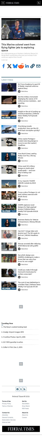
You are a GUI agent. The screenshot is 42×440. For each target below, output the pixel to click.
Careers (24, 417)
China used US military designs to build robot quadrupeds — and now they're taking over (26, 169)
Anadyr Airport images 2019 (13, 332)
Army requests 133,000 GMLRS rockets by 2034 (27, 182)
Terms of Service (7, 406)
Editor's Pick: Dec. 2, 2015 (12, 347)
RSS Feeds (25, 408)
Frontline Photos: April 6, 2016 (14, 337)
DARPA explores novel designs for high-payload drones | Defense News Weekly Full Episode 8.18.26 (28, 208)
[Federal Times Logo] (12, 3)
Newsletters (25, 403)
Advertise (5, 415)
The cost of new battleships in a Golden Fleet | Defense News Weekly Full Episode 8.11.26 (29, 284)
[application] (20, 29)
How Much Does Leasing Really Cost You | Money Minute (27, 155)
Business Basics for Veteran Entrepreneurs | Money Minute (29, 220)
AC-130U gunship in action (13, 342)
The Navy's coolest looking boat (15, 327)
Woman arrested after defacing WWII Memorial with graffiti (29, 244)
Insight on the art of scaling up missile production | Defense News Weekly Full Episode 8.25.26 (29, 114)
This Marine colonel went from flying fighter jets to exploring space (18, 47)
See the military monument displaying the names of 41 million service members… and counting (29, 100)
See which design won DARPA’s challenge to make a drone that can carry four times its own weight (28, 258)
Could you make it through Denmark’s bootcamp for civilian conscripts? (28, 272)
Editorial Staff (6, 422)
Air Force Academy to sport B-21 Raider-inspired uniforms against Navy (29, 86)
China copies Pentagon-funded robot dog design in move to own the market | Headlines (28, 142)
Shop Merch (26, 406)
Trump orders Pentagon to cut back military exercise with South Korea (29, 194)
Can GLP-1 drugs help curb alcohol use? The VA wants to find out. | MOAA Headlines (29, 233)
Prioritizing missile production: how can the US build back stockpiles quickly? (29, 128)
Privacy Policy (6, 403)
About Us (25, 415)
